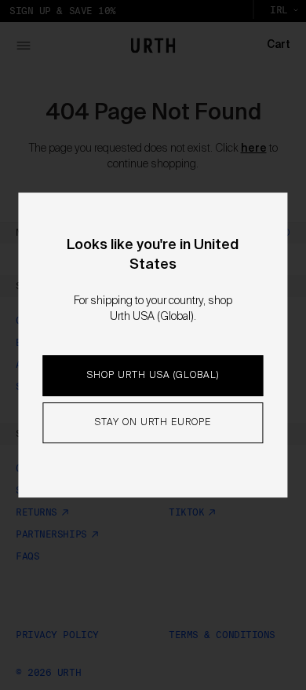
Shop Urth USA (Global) (152, 375)
